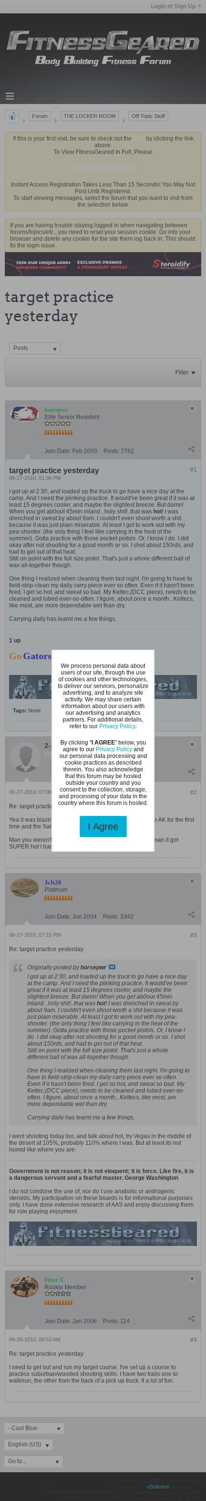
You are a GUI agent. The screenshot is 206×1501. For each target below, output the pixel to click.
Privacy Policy (117, 726)
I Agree (103, 826)
